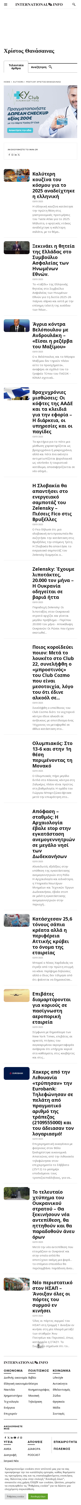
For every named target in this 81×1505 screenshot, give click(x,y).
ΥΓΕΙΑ (8, 1441)
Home (7, 82)
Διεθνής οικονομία (15, 1377)
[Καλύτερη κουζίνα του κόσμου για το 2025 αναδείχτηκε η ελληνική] (17, 175)
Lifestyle (58, 1377)
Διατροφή (10, 1455)
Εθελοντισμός (61, 1389)
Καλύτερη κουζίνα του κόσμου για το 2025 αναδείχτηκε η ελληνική (53, 184)
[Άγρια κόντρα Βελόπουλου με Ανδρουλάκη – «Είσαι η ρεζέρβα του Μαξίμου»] (17, 325)
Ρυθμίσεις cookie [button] (15, 1496)
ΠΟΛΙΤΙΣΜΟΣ (38, 1370)
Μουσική (33, 1395)
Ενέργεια (9, 1407)
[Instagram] (12, 154)
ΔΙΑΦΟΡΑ (34, 1449)
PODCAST (34, 1455)
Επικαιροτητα (65, 1441)
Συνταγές (59, 1413)
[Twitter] (18, 154)
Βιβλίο (32, 1377)
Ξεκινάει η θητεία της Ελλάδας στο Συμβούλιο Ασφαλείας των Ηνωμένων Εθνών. (53, 260)
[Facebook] (9, 154)
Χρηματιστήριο (13, 1395)
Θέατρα (33, 1383)
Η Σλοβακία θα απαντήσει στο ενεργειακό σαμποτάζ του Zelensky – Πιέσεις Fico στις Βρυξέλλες (52, 502)
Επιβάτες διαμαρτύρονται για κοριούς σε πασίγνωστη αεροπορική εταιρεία (51, 1008)
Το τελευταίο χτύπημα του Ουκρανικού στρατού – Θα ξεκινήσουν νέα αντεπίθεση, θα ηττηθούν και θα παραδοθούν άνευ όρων (53, 1214)
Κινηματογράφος (39, 1389)
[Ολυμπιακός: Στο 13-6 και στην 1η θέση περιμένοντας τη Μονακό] (17, 744)
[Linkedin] (15, 154)
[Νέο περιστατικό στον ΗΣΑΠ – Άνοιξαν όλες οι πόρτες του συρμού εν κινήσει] (17, 1284)
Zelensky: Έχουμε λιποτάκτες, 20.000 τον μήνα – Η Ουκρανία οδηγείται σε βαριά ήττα (53, 583)
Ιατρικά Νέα (11, 1461)
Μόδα (56, 1407)
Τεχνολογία (11, 1401)
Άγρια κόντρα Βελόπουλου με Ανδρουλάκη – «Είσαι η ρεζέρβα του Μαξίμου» (52, 335)
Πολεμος (62, 1448)
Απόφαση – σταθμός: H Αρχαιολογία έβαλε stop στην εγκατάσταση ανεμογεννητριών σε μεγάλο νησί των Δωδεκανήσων (53, 833)
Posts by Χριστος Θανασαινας (43, 82)
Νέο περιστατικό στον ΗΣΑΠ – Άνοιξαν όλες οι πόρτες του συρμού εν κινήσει (52, 1296)
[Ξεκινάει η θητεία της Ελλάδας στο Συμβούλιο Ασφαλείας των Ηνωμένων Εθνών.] (17, 247)
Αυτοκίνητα (60, 1383)
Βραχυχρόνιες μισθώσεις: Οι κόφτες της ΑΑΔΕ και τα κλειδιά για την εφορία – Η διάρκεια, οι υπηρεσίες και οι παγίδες (52, 412)
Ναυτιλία (9, 1389)
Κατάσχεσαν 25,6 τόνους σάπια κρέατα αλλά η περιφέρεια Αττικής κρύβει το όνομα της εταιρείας (52, 935)
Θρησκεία (58, 1401)
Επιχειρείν (10, 1413)
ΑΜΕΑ (7, 1449)
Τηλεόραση (35, 1401)
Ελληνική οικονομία (16, 1383)
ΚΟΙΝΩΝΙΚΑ (62, 1370)
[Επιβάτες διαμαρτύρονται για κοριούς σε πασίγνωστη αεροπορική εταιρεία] (17, 995)
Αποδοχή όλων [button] (38, 1496)
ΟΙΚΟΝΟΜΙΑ (13, 1370)
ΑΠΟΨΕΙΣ (35, 1441)
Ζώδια (56, 1395)
